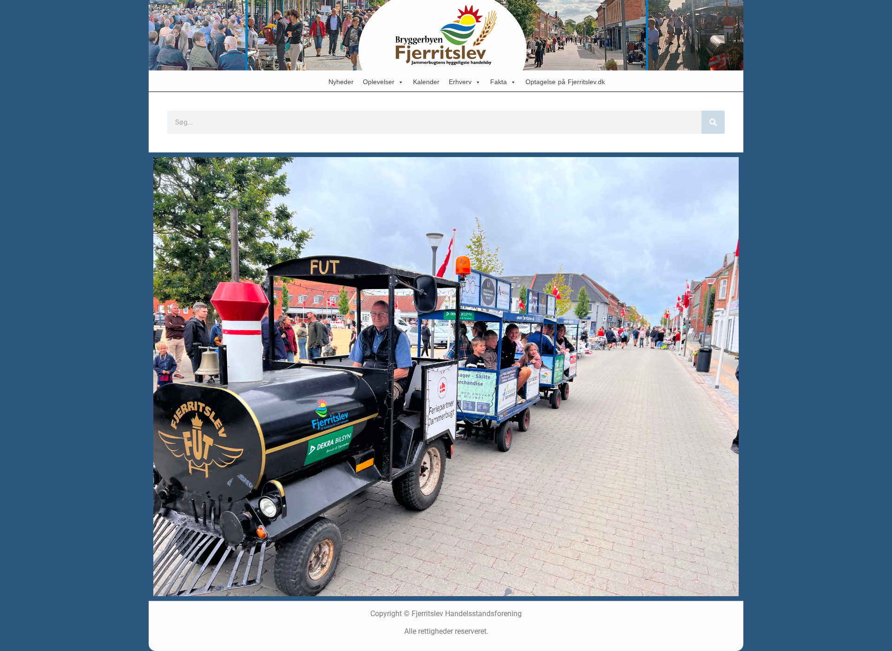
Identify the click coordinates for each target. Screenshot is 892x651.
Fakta (498, 82)
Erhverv (460, 82)
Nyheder (341, 82)
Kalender (426, 82)
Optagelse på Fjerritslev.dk (565, 82)
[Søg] (713, 122)
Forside (299, 82)
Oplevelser (378, 82)
